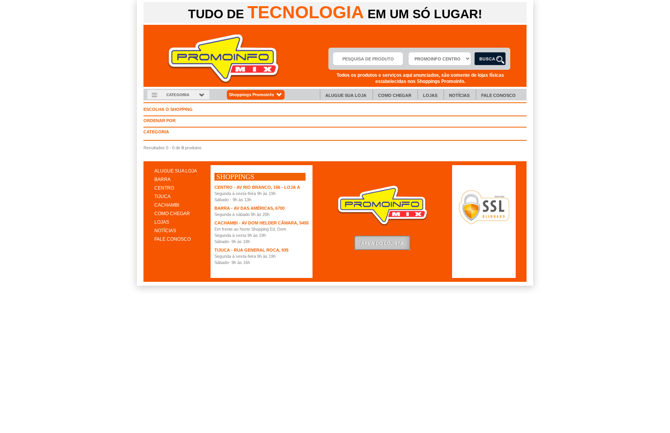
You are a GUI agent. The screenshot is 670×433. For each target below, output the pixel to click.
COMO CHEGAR (172, 213)
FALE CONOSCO (172, 239)
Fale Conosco (498, 95)
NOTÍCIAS (165, 230)
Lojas (430, 95)
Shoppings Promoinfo (251, 94)
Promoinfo (224, 59)
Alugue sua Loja (345, 95)
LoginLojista (382, 243)
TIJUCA (162, 196)
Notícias (459, 95)
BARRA (162, 179)
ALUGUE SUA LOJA (175, 171)
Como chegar (394, 95)
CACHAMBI (166, 205)
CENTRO (164, 188)
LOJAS (161, 222)
